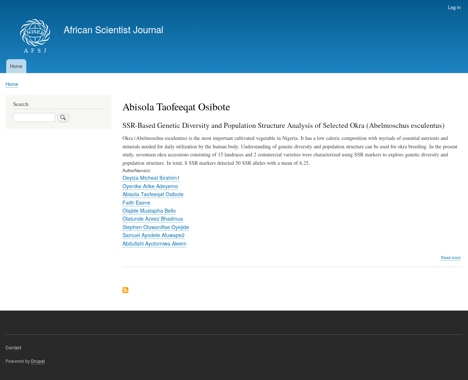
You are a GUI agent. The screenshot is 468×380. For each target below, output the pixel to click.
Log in (454, 7)
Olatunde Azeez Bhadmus (152, 218)
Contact (13, 347)
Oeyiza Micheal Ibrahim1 (151, 177)
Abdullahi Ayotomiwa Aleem (154, 243)
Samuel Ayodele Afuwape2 (153, 235)
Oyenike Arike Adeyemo (150, 186)
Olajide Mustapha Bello (149, 210)
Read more (451, 258)
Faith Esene (136, 202)
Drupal (38, 361)
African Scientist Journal (113, 29)
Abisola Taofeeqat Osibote (153, 194)
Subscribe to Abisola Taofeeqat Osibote (125, 290)
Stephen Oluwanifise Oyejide (155, 227)
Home (16, 65)
